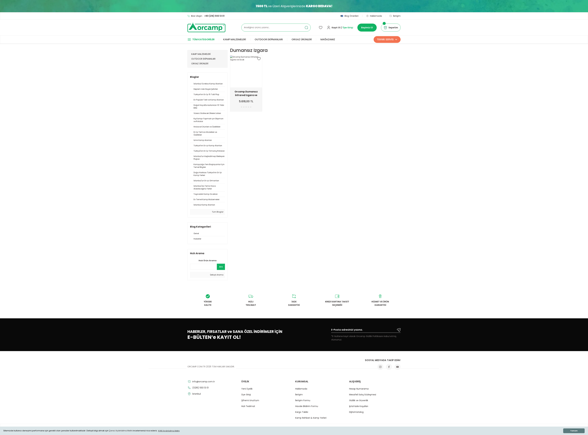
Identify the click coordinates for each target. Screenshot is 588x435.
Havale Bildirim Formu (306, 406)
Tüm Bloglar (217, 212)
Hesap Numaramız (359, 388)
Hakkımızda (301, 388)
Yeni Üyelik (247, 388)
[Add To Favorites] (259, 58)
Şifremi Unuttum (250, 400)
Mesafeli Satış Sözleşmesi (362, 394)
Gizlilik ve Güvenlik (358, 400)
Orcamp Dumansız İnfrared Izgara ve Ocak (246, 93)
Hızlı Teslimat (248, 406)
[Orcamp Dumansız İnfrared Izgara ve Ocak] (246, 71)
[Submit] (399, 330)
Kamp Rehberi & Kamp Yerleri (310, 417)
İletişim (299, 394)
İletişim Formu (302, 400)
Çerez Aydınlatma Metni (121, 430)
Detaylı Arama (216, 274)
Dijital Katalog (356, 412)
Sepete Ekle (246, 85)
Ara (221, 266)
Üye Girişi (246, 394)
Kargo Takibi (301, 412)
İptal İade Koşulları (358, 406)
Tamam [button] (574, 431)
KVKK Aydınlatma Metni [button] (169, 430)
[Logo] (206, 27)
